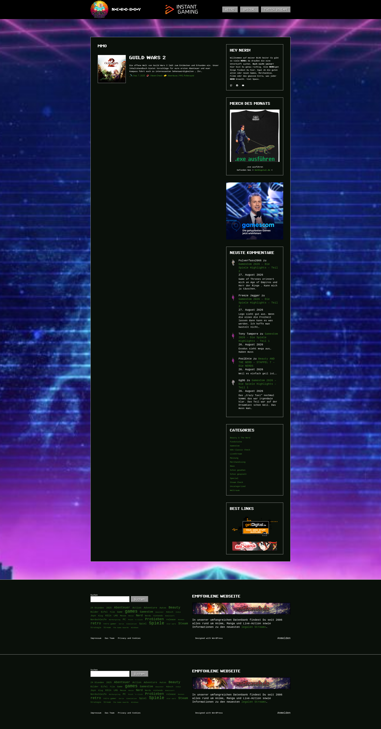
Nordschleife (98, 619)
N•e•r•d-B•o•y (126, 9)
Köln (108, 615)
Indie (178, 612)
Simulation (131, 624)
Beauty (174, 607)
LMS (116, 615)
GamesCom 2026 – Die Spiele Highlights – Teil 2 (258, 268)
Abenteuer (173, 76)
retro (95, 623)
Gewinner (159, 612)
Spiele (156, 623)
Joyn (93, 615)
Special (234, 478)
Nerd (139, 615)
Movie (131, 616)
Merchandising (237, 462)
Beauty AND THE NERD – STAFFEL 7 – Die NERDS (257, 362)
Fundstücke (236, 441)
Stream (107, 627)
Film (112, 612)
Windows (134, 627)
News (232, 466)
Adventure (150, 607)
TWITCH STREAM (275, 9)
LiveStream (236, 454)
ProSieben (154, 619)
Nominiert (170, 616)
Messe (123, 616)
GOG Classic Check (240, 449)
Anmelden (284, 638)
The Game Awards (121, 627)
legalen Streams (253, 627)
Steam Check (156, 76)
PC (124, 619)
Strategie (95, 627)
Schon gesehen (237, 470)
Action (136, 607)
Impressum (95, 638)
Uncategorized (237, 486)
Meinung (234, 458)
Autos (163, 607)
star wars (171, 624)
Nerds (148, 616)
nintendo (158, 616)
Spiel (143, 623)
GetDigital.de (262, 170)
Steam (183, 623)
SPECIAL (249, 9)
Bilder (94, 612)
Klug (100, 616)
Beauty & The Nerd (240, 437)
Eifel (104, 612)
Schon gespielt (238, 474)
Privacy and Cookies (129, 638)
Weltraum (234, 490)
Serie (121, 624)
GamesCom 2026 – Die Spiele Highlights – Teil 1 (258, 337)
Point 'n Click (135, 620)
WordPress (217, 638)
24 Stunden (97, 607)
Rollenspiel (189, 76)
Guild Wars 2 (147, 57)
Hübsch (169, 612)
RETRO (230, 9)
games (131, 611)
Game (119, 612)
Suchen (94, 595)
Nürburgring (114, 620)
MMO (181, 76)
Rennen (181, 620)
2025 (109, 607)
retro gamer (109, 624)
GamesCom (234, 445)
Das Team (109, 638)
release (171, 619)
